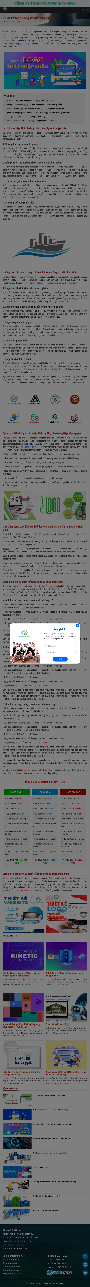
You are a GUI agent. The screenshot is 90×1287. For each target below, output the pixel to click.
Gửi (60, 659)
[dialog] (45, 643)
